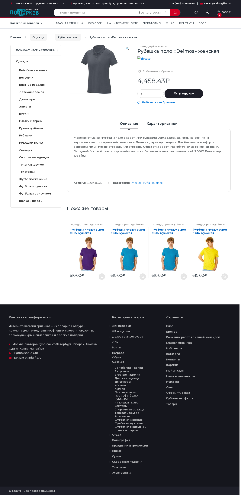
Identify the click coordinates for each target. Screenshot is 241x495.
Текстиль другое (31, 164)
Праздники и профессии (130, 445)
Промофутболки (92, 224)
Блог (202, 23)
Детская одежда (31, 92)
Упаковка (119, 467)
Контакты (186, 23)
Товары (171, 404)
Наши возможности (122, 23)
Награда (118, 353)
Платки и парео (30, 121)
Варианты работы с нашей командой (193, 337)
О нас (170, 23)
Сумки (116, 456)
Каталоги (95, 23)
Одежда (38, 37)
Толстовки (27, 171)
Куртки (24, 114)
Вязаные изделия (32, 84)
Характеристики (162, 124)
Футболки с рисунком (35, 193)
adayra (16, 491)
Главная (15, 37)
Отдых (116, 434)
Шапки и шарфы (31, 201)
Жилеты (25, 106)
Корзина (172, 365)
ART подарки (121, 326)
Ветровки (26, 77)
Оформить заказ (178, 392)
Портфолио (152, 23)
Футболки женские (33, 179)
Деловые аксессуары (127, 336)
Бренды (172, 331)
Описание (129, 124)
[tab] (129, 125)
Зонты (116, 347)
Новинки (172, 381)
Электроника (121, 472)
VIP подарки (121, 331)
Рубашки (25, 135)
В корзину (186, 93)
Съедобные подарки (127, 461)
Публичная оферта (180, 398)
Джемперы (27, 99)
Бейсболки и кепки (33, 70)
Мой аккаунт (175, 370)
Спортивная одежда (34, 157)
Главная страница (69, 23)
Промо (117, 451)
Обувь (116, 357)
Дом (115, 342)
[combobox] (94, 12)
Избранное (174, 348)
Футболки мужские (33, 186)
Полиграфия (121, 440)
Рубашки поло (68, 37)
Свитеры (25, 150)
